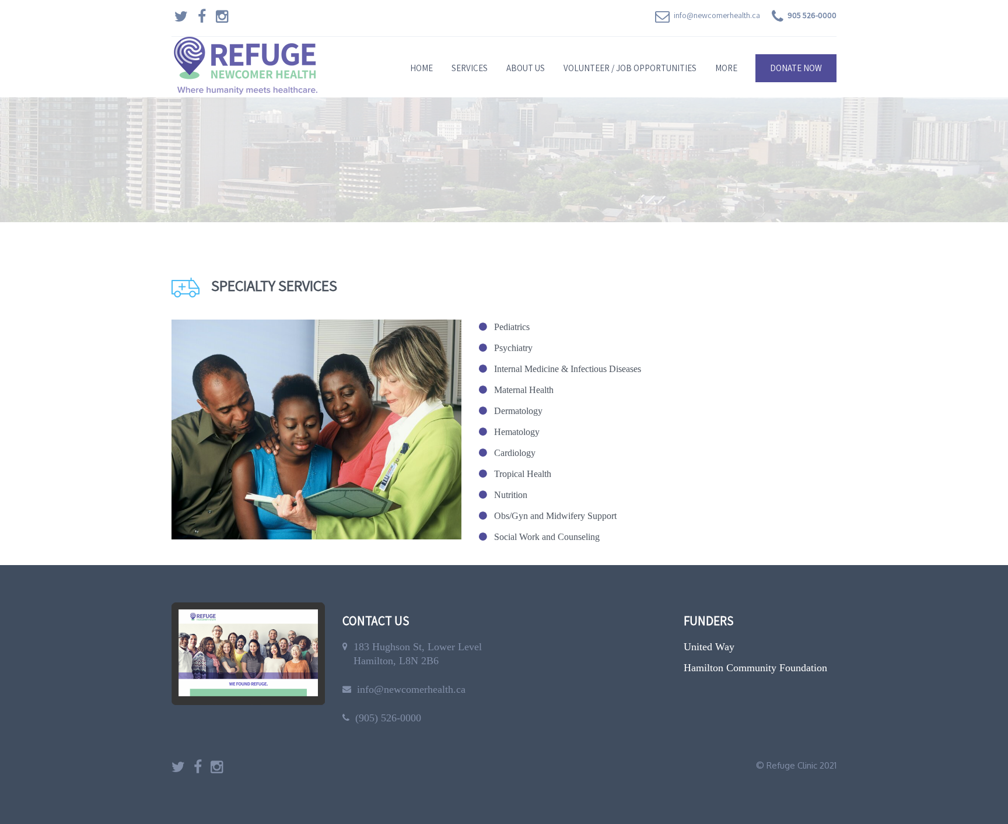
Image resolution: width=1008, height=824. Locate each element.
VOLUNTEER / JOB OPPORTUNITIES (630, 67)
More (726, 67)
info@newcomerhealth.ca (717, 15)
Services (470, 67)
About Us (525, 67)
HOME (421, 67)
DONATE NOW (796, 67)
